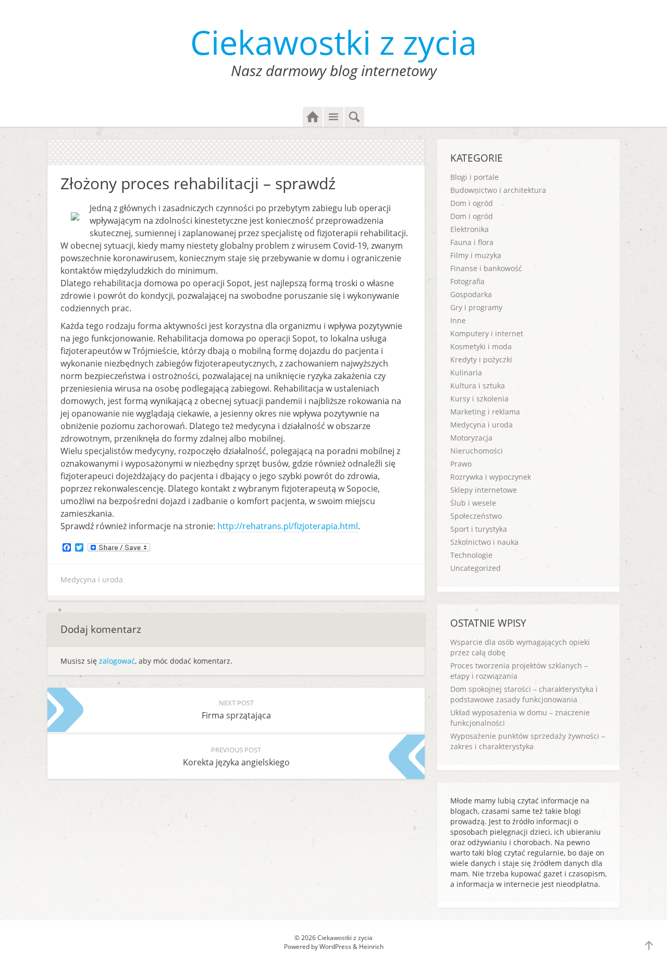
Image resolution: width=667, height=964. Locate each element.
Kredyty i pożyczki (481, 359)
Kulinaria (466, 372)
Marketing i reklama (485, 412)
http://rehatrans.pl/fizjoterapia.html (287, 526)
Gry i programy (476, 307)
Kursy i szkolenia (479, 399)
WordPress (335, 946)
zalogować (117, 661)
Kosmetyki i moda (481, 346)
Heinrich (371, 946)
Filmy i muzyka (475, 255)
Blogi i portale (474, 177)
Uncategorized (475, 568)
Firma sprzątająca (236, 709)
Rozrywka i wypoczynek (490, 477)
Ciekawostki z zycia (333, 42)
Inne (458, 320)
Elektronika (469, 229)
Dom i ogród (471, 203)
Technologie (471, 555)
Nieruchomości (476, 451)
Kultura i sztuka (477, 386)
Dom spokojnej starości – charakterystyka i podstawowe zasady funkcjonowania (524, 694)
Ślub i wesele (473, 503)
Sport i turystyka (478, 529)
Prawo (461, 464)
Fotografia (467, 281)
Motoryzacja (471, 438)
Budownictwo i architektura (498, 190)
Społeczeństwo (476, 516)
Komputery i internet (486, 333)
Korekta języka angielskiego (236, 756)
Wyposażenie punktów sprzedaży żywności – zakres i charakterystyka (527, 741)
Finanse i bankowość (486, 268)
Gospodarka (471, 294)
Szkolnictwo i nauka (484, 542)
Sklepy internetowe (483, 490)
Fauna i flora (471, 242)
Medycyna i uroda (91, 579)
